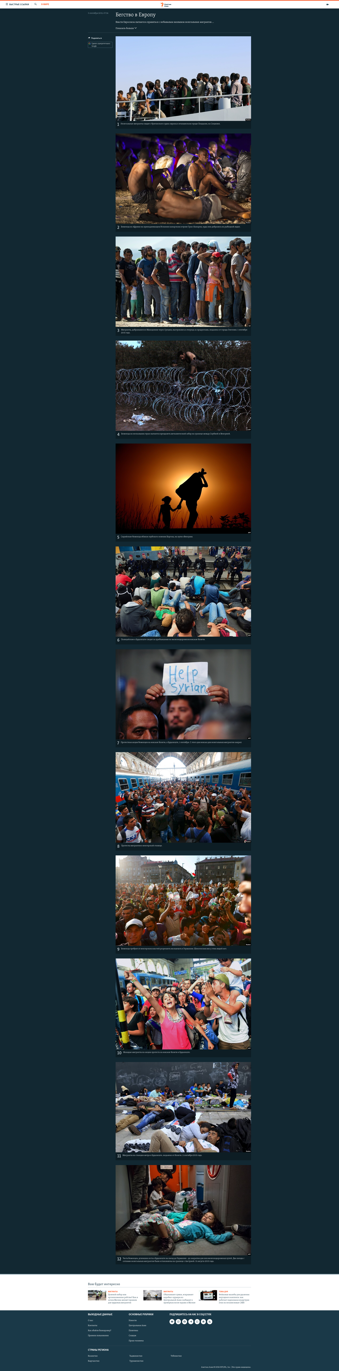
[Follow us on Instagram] (178, 1321)
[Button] (95, 38)
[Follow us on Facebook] (184, 1321)
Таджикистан (135, 1356)
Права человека (136, 1341)
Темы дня (223, 1292)
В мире (45, 4)
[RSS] (209, 1321)
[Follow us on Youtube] (172, 1321)
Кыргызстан (93, 1361)
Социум (132, 1336)
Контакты (92, 1326)
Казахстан (93, 1356)
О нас (90, 1320)
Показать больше (125, 28)
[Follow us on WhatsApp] (197, 1321)
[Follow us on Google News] (203, 1321)
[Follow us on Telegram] (190, 1321)
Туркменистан (136, 1361)
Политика (133, 1331)
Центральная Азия (137, 1326)
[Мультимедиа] (328, 4)
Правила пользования (98, 1336)
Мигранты (113, 1292)
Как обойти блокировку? (99, 1331)
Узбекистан (176, 1356)
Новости (133, 1320)
